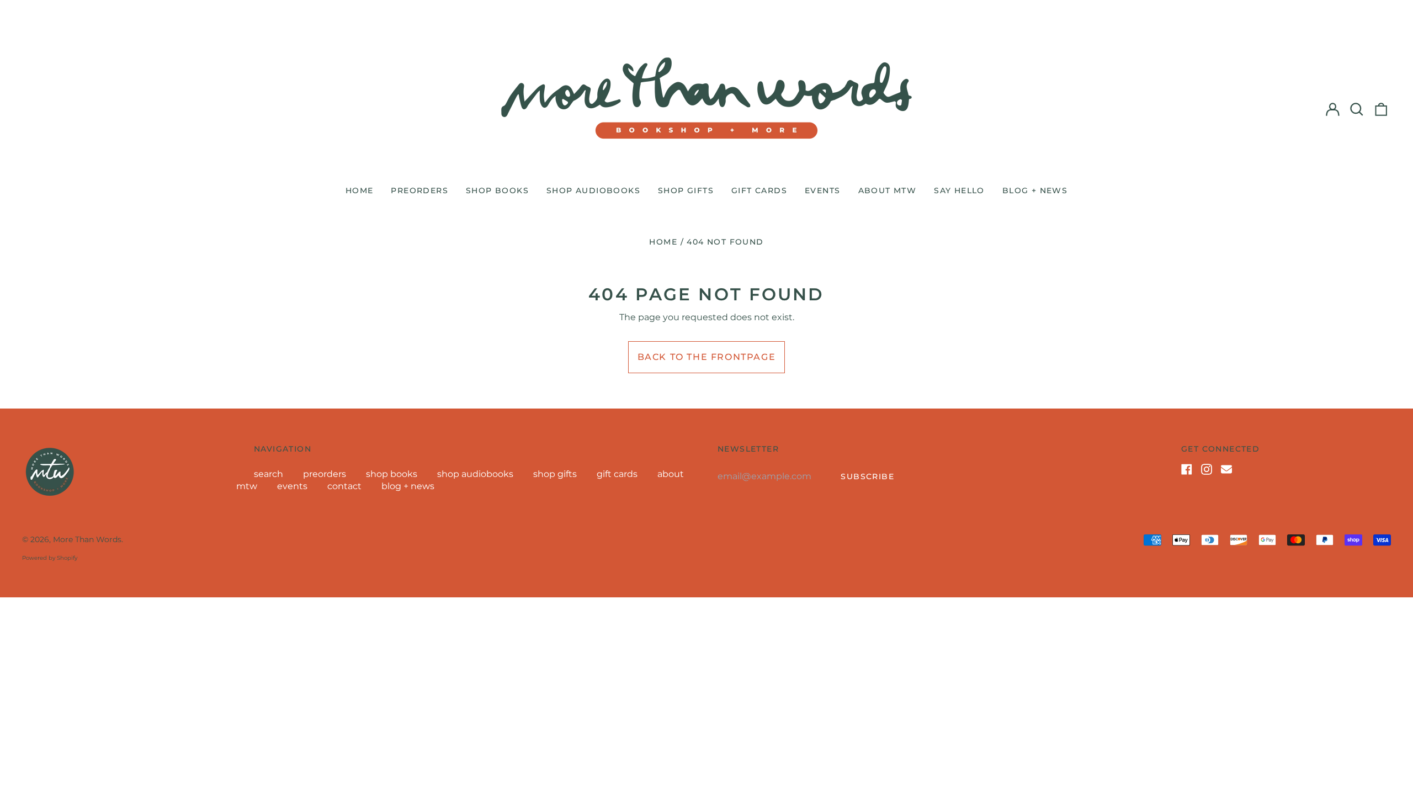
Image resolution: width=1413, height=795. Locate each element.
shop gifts (686, 190)
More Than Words (87, 539)
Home (663, 242)
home (360, 190)
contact (344, 486)
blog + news (1034, 190)
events (822, 190)
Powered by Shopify (49, 557)
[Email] (1226, 469)
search (268, 474)
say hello (959, 190)
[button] (1357, 109)
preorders (419, 190)
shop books (497, 190)
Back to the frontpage (707, 357)
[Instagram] (1206, 469)
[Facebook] (1186, 469)
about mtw (887, 190)
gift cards (759, 190)
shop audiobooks (593, 190)
